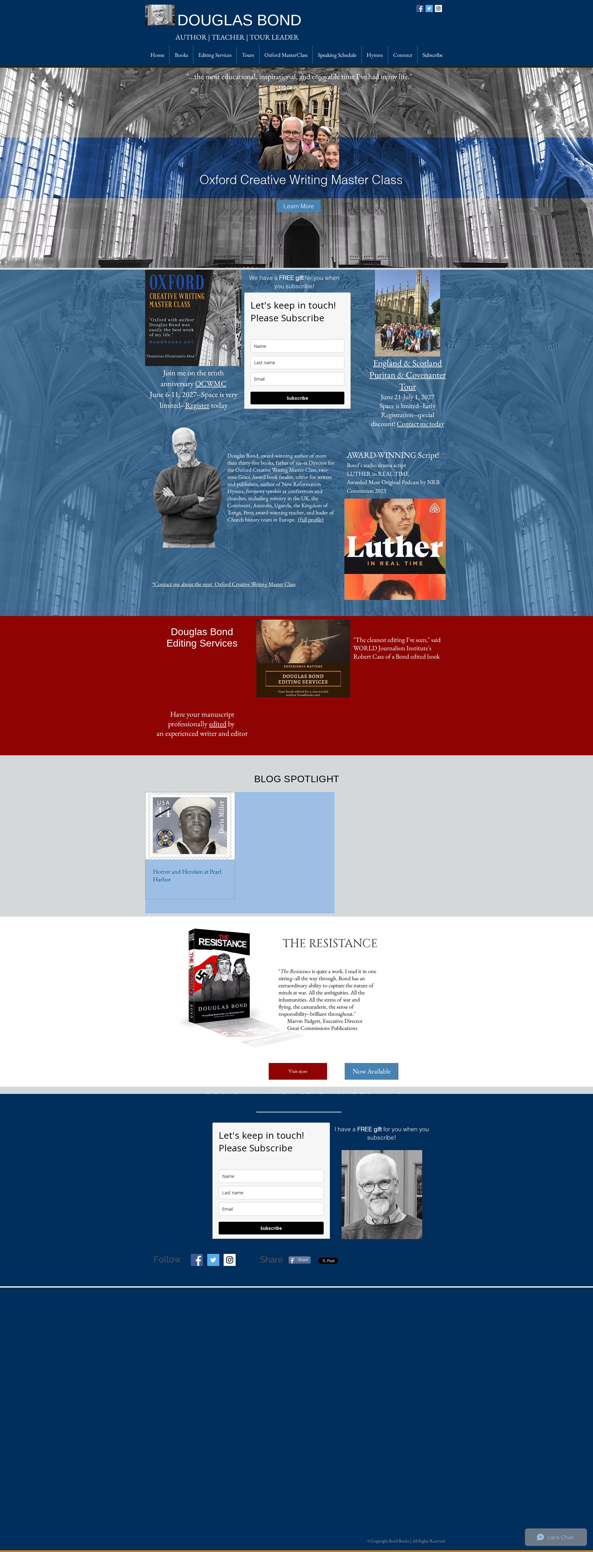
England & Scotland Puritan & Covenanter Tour (407, 374)
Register (197, 405)
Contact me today (420, 423)
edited (217, 723)
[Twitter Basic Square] (429, 8)
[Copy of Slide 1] (302, 255)
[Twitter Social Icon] (213, 1260)
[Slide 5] (285, 255)
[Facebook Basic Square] (419, 8)
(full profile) (310, 519)
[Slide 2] (307, 255)
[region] (382, 1194)
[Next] (559, 167)
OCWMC (210, 383)
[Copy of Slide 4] (291, 255)
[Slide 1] (296, 255)
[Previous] (33, 167)
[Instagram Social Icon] (438, 8)
